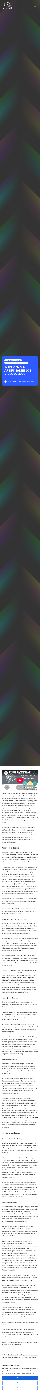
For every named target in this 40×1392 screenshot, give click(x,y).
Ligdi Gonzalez (17, 381)
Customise (20, 1383)
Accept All (20, 1378)
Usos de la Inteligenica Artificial (16, 362)
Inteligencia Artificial (13, 360)
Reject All (20, 1388)
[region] (20, 1377)
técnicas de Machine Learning (13, 1063)
